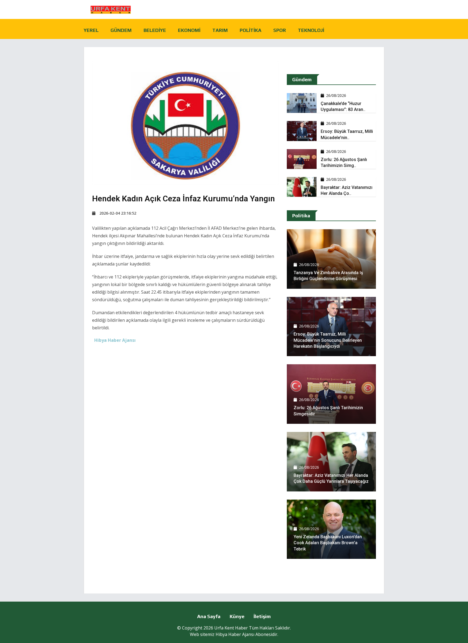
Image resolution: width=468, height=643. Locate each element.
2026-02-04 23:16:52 (117, 213)
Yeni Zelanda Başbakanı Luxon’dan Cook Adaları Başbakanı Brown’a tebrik (328, 543)
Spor (279, 30)
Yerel (91, 30)
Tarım (220, 30)
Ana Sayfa (208, 616)
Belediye (155, 30)
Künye (237, 616)
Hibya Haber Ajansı (235, 634)
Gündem (121, 30)
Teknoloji (311, 30)
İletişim (262, 616)
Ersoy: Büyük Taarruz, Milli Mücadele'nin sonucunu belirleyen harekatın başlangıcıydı (328, 340)
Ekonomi (189, 30)
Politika (250, 30)
